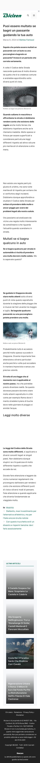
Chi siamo (9, 712)
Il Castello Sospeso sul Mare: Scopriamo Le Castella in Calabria (19, 591)
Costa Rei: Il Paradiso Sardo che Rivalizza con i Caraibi (18, 661)
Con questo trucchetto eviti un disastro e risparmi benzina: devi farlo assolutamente (18, 525)
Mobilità (10, 507)
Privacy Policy (28, 712)
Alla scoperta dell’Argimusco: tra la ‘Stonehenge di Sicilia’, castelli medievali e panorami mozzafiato (19, 623)
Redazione (18, 712)
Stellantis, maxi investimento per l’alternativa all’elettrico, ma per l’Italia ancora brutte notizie (19, 514)
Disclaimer (20, 715)
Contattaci (20, 748)
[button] (28, 15)
